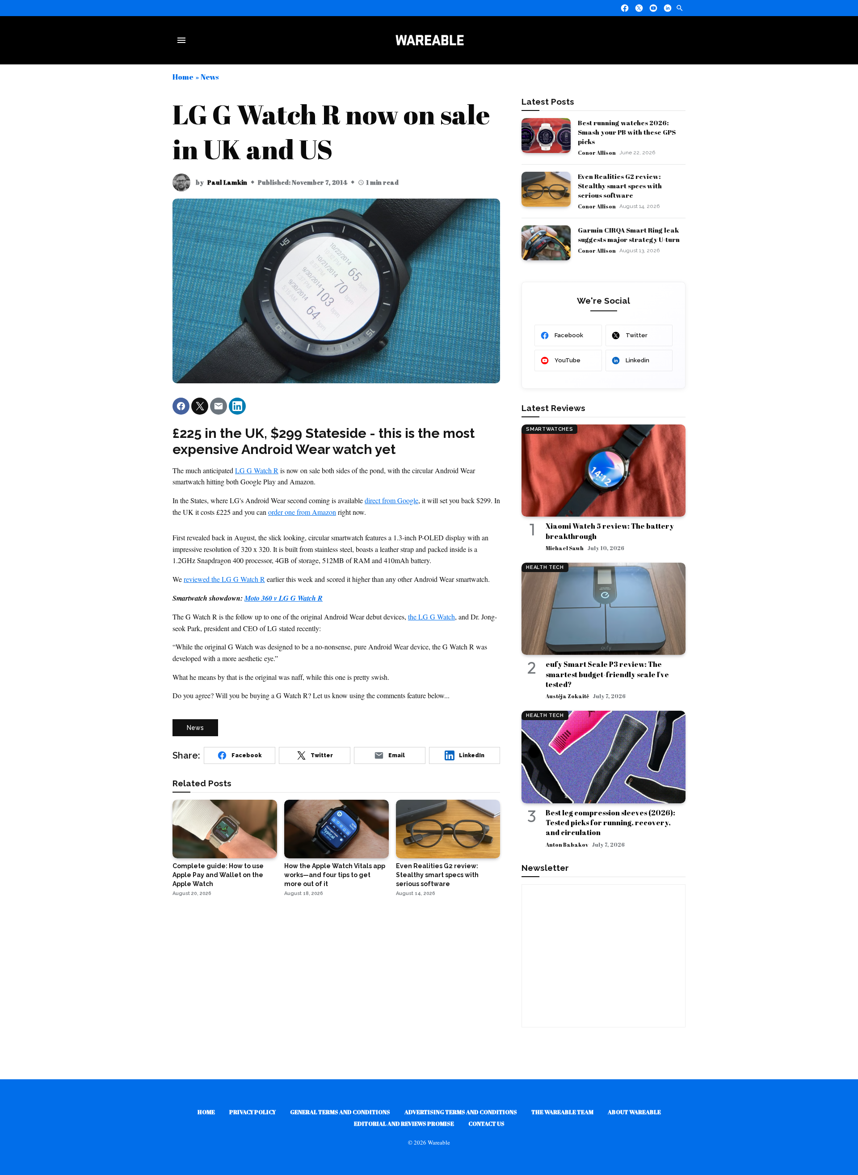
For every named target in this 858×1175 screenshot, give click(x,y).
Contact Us (486, 1124)
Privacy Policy (252, 1112)
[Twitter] (639, 8)
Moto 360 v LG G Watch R (283, 598)
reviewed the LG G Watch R (224, 579)
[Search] (680, 8)
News (210, 77)
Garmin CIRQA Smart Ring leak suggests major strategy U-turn (629, 234)
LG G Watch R (256, 470)
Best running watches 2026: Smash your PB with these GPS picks (627, 132)
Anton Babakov (567, 844)
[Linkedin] (667, 8)
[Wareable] (429, 40)
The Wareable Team (562, 1112)
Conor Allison (597, 152)
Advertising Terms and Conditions (460, 1112)
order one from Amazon (302, 512)
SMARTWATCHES (549, 429)
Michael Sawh (565, 547)
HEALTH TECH (545, 567)
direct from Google (391, 500)
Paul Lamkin (227, 182)
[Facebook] (624, 8)
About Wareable (634, 1112)
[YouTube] (653, 8)
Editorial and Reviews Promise (404, 1124)
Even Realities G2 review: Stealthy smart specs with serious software (620, 185)
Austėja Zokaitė (567, 696)
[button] (180, 406)
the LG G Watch (431, 616)
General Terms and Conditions (340, 1112)
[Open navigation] (183, 40)
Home (182, 77)
